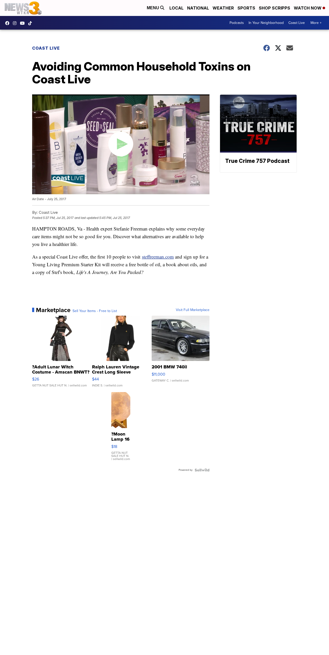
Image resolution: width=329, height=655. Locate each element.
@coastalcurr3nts (31, 23)
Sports (246, 8)
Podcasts (237, 22)
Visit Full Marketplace (192, 310)
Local (176, 8)
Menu (153, 8)
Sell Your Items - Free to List (94, 311)
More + (316, 22)
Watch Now (308, 8)
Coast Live (296, 22)
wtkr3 (16, 23)
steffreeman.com (158, 256)
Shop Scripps (274, 8)
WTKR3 (8, 23)
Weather (223, 8)
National (198, 8)
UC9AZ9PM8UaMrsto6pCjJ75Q (23, 23)
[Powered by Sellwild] (202, 470)
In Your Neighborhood (266, 22)
